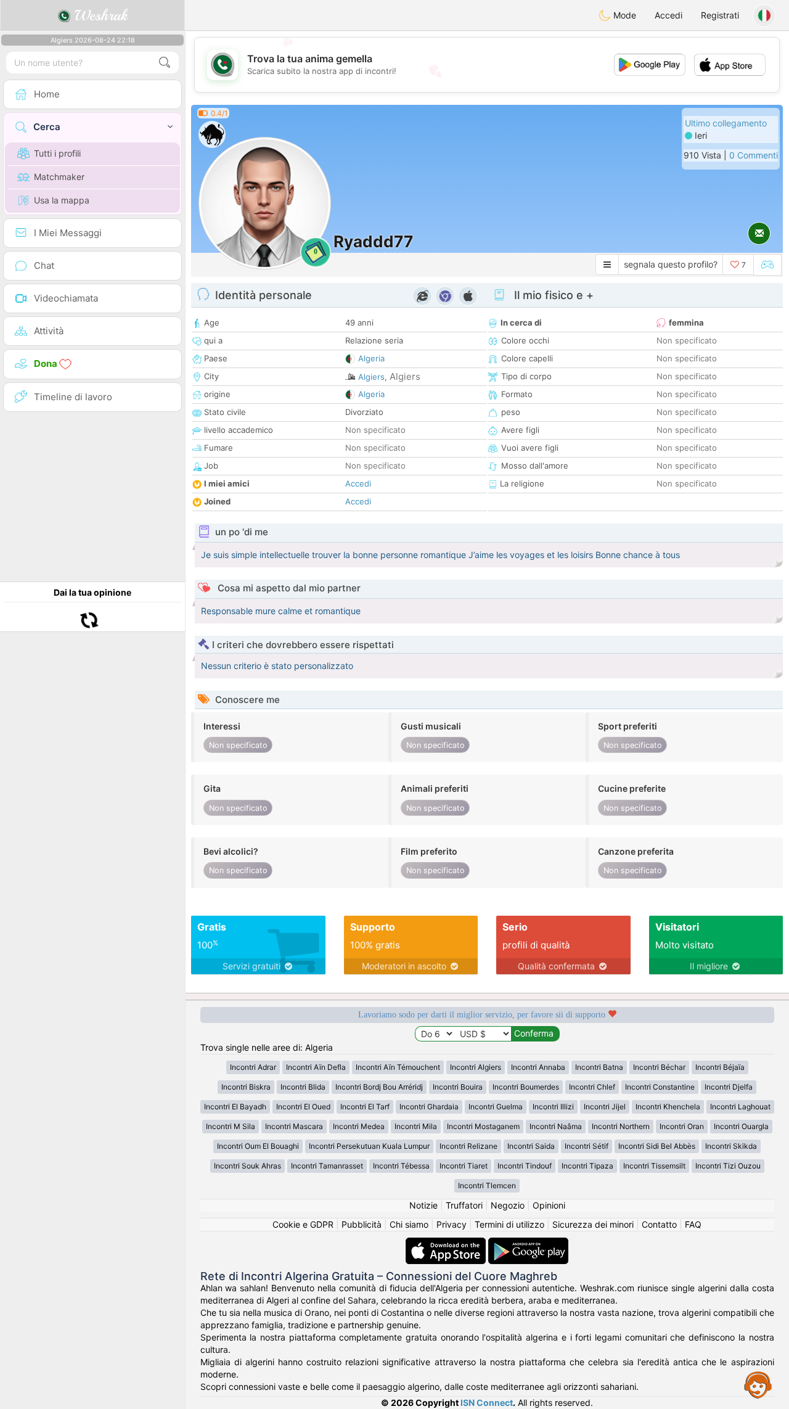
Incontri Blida (302, 1086)
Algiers (371, 377)
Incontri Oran (682, 1126)
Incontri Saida (531, 1146)
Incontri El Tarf (365, 1106)
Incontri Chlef (592, 1086)
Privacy (451, 1224)
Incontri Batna (599, 1067)
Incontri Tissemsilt (654, 1165)
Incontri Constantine (660, 1086)
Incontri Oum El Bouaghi (258, 1146)
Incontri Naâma (555, 1126)
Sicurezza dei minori (593, 1224)
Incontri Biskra (246, 1086)
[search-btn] (164, 62)
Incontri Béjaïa (720, 1067)
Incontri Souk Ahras (247, 1165)
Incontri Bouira (458, 1086)
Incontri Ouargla (741, 1126)
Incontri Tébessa (401, 1165)
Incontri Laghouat (740, 1106)
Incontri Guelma (495, 1106)
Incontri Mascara (294, 1126)
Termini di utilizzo (509, 1224)
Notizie (423, 1205)
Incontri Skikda (731, 1146)
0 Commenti (753, 155)
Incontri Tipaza (587, 1165)
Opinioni (549, 1205)
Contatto (659, 1224)
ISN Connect (486, 1402)
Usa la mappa (61, 200)
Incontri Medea (359, 1126)
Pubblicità (361, 1224)
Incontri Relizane (468, 1146)
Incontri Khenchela (668, 1106)
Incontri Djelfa (729, 1086)
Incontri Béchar (659, 1067)
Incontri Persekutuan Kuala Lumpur (369, 1146)
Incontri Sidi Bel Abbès (656, 1146)
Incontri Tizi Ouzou (728, 1165)
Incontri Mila (415, 1126)
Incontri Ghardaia (429, 1106)
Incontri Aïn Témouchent (398, 1067)
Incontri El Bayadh (235, 1106)
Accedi (668, 15)
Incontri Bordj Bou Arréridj (379, 1086)
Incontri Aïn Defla (316, 1067)
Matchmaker (59, 176)
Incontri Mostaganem (483, 1126)
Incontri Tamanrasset (327, 1165)
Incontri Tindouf (524, 1165)
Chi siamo (409, 1224)
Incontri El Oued (303, 1106)
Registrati (720, 15)
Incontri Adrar (253, 1067)
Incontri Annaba (538, 1067)
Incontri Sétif (586, 1146)
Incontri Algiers (475, 1067)
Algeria (371, 358)
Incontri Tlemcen (487, 1185)
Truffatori (464, 1205)
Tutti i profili (57, 153)
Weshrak (99, 15)
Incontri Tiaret (463, 1165)
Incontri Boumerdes (526, 1086)
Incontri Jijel (605, 1106)
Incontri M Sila (230, 1126)
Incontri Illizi (553, 1106)
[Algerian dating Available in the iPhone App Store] (447, 1243)
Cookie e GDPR (302, 1224)
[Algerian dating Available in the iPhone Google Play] (528, 1243)
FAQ (693, 1224)
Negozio (508, 1205)
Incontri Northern (621, 1126)
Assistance (758, 1384)
